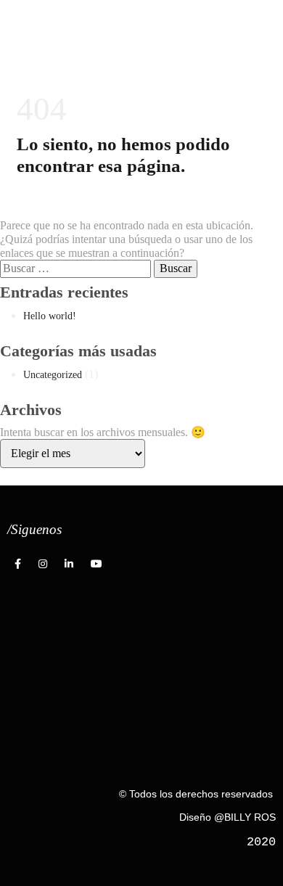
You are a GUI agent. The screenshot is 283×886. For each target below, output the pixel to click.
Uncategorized (52, 374)
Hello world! (49, 316)
